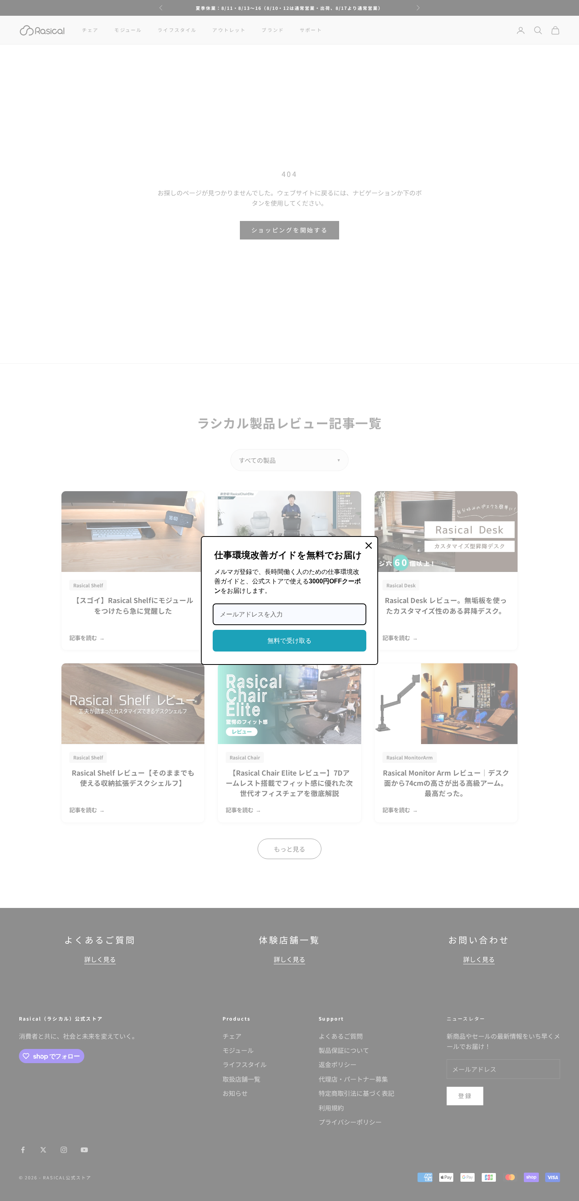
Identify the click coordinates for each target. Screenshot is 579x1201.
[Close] (368, 545)
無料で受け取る (289, 640)
